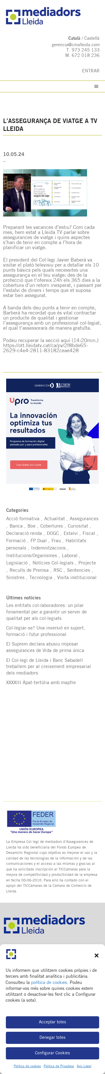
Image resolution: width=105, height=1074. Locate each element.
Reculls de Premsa (29, 570)
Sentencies (78, 570)
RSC (57, 570)
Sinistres (15, 577)
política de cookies (49, 983)
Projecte (87, 563)
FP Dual (39, 541)
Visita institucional (77, 577)
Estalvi (71, 533)
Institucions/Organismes (31, 555)
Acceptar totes (52, 1022)
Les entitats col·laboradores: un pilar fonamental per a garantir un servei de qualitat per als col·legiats (46, 612)
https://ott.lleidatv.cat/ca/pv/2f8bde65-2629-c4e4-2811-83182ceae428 (45, 348)
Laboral (70, 555)
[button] (96, 955)
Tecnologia (40, 577)
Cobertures (51, 526)
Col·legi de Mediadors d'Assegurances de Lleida (52, 16)
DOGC (53, 533)
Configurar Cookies (52, 1053)
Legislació (17, 563)
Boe (31, 526)
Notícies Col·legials (53, 563)
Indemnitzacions (48, 548)
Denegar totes (52, 1038)
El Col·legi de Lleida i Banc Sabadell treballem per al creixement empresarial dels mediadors (48, 667)
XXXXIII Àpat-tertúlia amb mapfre (41, 682)
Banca (16, 526)
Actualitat (54, 519)
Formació (16, 541)
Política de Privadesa (59, 1066)
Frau (56, 541)
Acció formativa (22, 519)
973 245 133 (86, 50)
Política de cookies (27, 1066)
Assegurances (84, 519)
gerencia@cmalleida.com (76, 45)
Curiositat (78, 526)
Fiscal (89, 533)
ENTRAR (91, 71)
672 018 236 (86, 55)
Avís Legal (84, 1066)
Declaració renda (24, 533)
